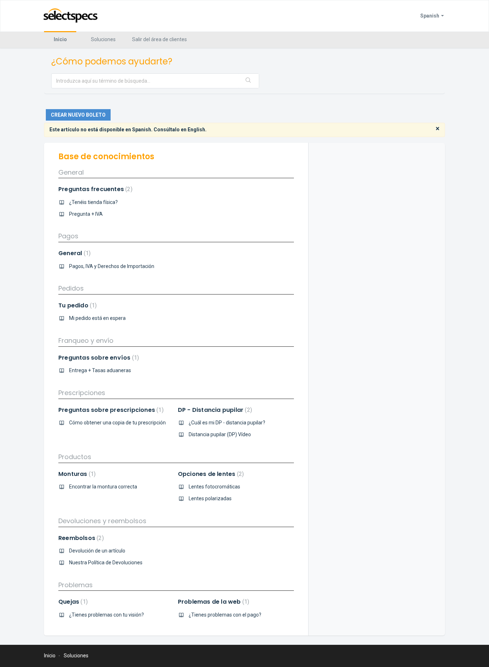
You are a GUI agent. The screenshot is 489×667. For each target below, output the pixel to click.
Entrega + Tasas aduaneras (100, 370)
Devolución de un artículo (97, 551)
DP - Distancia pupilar (214, 410)
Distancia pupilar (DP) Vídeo (220, 434)
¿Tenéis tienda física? (93, 202)
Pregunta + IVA (86, 214)
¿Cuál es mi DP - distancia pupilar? (227, 422)
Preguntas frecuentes (94, 189)
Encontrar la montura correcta (103, 487)
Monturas (76, 474)
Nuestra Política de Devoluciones (105, 562)
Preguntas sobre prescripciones (110, 410)
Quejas (72, 602)
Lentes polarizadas (210, 498)
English (196, 129)
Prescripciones (81, 392)
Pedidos (71, 288)
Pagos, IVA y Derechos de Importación (111, 266)
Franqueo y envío (85, 340)
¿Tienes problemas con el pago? (225, 615)
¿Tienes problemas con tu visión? (106, 615)
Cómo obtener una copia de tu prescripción (117, 422)
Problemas (75, 584)
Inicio (60, 39)
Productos (74, 456)
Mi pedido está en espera (97, 318)
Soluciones (103, 39)
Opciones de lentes (210, 474)
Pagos (68, 236)
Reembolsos (80, 538)
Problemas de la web (212, 602)
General (71, 172)
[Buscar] (248, 81)
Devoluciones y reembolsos (102, 520)
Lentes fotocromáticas (214, 487)
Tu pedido (76, 305)
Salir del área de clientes (159, 39)
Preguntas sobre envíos (97, 358)
